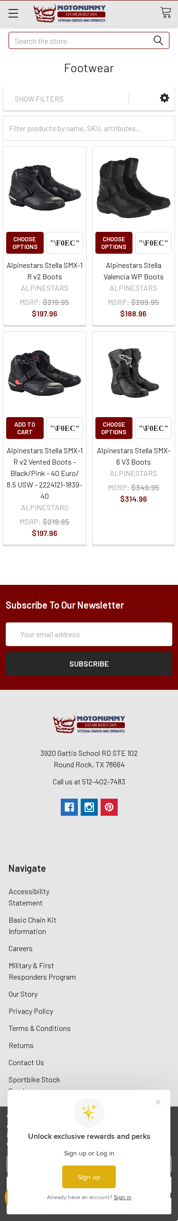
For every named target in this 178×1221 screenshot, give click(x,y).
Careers (21, 948)
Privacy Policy (31, 1010)
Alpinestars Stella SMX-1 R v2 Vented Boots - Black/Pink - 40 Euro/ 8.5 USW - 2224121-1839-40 (45, 473)
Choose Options (24, 242)
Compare (65, 243)
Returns (21, 1044)
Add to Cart (24, 428)
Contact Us (26, 1062)
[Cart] (169, 13)
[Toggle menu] (13, 13)
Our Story (23, 993)
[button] (164, 98)
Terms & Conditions (40, 1027)
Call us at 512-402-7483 (89, 781)
